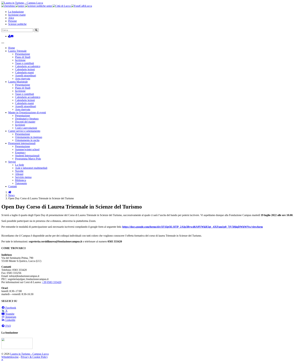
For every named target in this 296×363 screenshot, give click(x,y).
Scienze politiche (17, 24)
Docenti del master (25, 121)
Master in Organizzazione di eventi (27, 112)
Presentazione (22, 54)
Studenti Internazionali (27, 155)
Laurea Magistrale (18, 81)
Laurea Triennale (17, 50)
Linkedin (10, 320)
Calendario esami (24, 72)
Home (11, 47)
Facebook (10, 307)
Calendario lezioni (25, 69)
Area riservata (22, 78)
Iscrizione (20, 60)
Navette (19, 171)
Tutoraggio (21, 183)
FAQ (8, 325)
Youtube (9, 313)
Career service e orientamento (24, 130)
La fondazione (16, 11)
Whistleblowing (9, 356)
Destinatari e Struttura (27, 118)
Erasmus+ (20, 152)
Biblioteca (20, 180)
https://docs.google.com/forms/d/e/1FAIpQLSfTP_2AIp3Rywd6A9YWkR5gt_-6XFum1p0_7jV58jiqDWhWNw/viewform (192, 226)
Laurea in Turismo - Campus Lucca (29, 353)
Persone (12, 21)
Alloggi (19, 174)
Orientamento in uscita (27, 140)
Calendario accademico (27, 66)
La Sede (19, 164)
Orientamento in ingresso (28, 137)
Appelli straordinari (25, 75)
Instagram (10, 316)
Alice (11, 17)
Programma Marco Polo (28, 158)
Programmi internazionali (21, 143)
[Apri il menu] (2, 42)
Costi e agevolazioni (26, 127)
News (11, 195)
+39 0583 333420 (51, 282)
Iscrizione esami (17, 14)
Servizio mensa (23, 177)
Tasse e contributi (24, 63)
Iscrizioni (20, 124)
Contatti (12, 186)
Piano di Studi (22, 57)
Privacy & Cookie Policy (34, 356)
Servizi (12, 161)
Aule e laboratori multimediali (31, 167)
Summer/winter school (27, 149)
